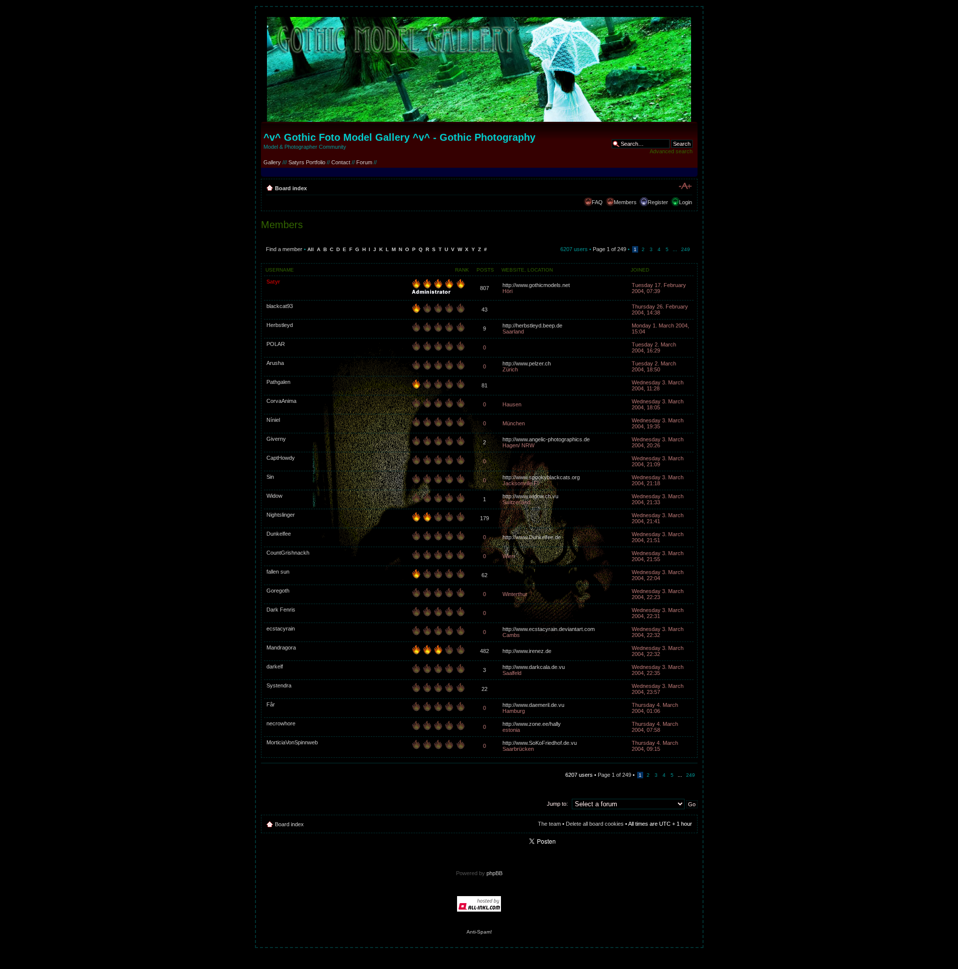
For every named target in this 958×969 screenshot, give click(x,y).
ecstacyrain (280, 629)
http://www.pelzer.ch (526, 363)
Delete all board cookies (595, 824)
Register (658, 202)
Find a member (284, 249)
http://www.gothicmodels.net (536, 285)
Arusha (275, 363)
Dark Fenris (280, 610)
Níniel (273, 420)
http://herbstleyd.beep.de (532, 325)
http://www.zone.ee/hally (531, 724)
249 (685, 249)
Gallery (272, 162)
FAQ (597, 202)
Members (625, 202)
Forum (364, 162)
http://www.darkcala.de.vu (533, 667)
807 (484, 288)
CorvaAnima (281, 401)
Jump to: (557, 804)
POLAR (275, 344)
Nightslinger (280, 515)
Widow (274, 496)
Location (540, 270)
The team (549, 824)
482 (484, 651)
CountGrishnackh (287, 553)
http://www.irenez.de (526, 651)
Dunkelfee (278, 534)
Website (512, 270)
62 (484, 575)
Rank (462, 270)
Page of (609, 249)
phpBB (494, 873)
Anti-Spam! (479, 932)
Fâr (270, 704)
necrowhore (280, 723)
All (310, 249)
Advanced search (671, 151)
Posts (485, 270)
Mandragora (281, 647)
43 (484, 310)
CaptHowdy (280, 458)
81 (484, 385)
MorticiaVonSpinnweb (292, 742)
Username (279, 270)
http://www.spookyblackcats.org (541, 477)
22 (484, 689)
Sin (270, 477)
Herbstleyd (279, 325)
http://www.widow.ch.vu (530, 496)
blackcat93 (279, 306)
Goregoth (277, 591)
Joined (640, 270)
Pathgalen (278, 382)
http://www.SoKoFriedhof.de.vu (539, 743)
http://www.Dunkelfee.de (531, 537)
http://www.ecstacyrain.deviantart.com (548, 629)
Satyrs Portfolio (306, 162)
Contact (340, 162)
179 (484, 518)
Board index (291, 188)
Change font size (685, 186)
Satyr (273, 282)
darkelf (274, 666)
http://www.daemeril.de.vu (533, 705)
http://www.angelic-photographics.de (546, 439)
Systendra (278, 685)
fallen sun (277, 572)
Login (685, 202)
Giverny (276, 439)
